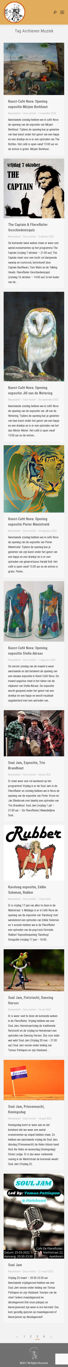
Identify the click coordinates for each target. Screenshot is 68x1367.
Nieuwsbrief (14, 113)
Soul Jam (15, 1265)
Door (29, 113)
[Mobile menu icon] (62, 12)
